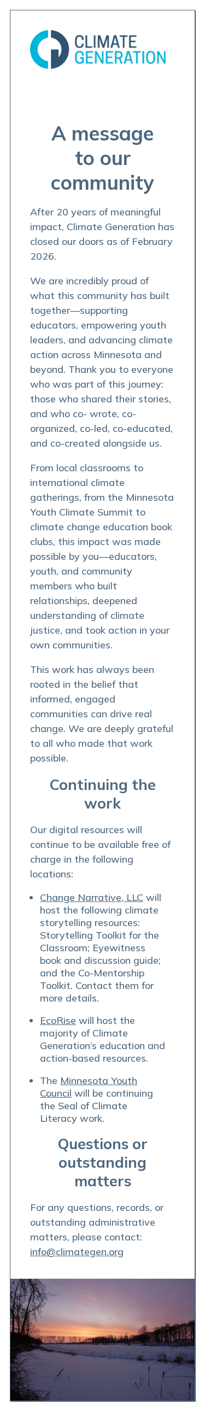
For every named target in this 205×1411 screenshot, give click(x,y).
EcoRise (58, 1020)
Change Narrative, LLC (91, 897)
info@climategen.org (77, 1251)
